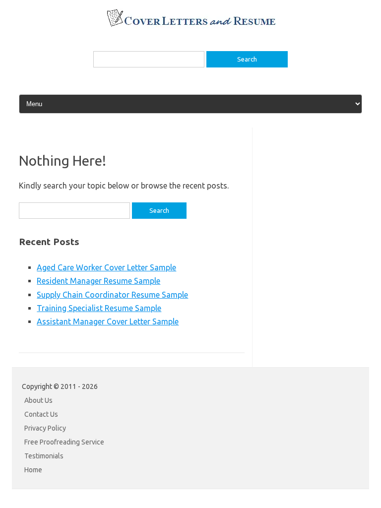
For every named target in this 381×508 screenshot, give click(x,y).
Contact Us (41, 414)
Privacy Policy (45, 428)
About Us (38, 400)
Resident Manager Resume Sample (98, 280)
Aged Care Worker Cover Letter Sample (106, 267)
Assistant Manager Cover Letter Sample (108, 321)
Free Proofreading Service (64, 442)
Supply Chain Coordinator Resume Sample (112, 294)
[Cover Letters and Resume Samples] (190, 25)
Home (33, 470)
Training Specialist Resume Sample (99, 308)
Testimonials (44, 456)
